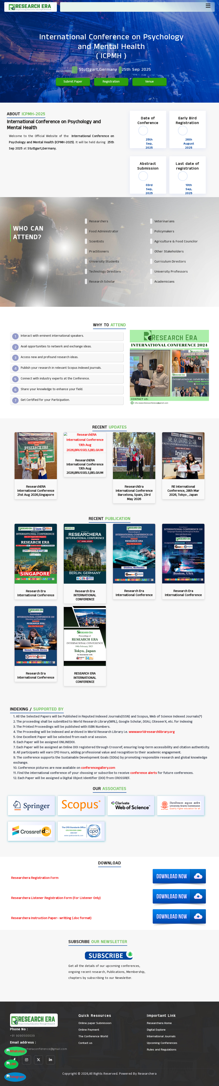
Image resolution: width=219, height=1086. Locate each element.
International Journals (161, 1036)
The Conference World (93, 1036)
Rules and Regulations (161, 1050)
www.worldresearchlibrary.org (152, 731)
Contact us (85, 1043)
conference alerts (143, 772)
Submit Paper (73, 81)
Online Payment (88, 1030)
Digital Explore (156, 1030)
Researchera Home (159, 1023)
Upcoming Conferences (162, 1043)
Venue (149, 81)
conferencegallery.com (98, 767)
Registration (111, 81)
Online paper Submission (94, 1023)
